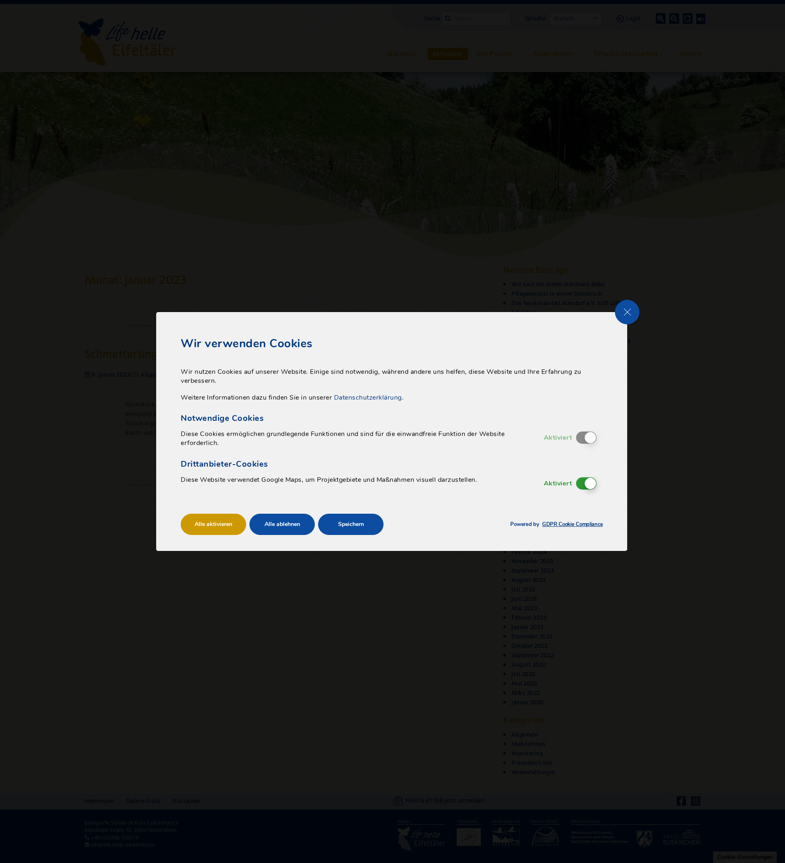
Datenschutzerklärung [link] (368, 397)
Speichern (351, 524)
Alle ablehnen (282, 524)
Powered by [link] (556, 524)
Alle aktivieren (213, 524)
